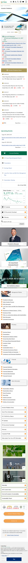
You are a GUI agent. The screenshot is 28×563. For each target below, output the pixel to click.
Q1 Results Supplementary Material (13, 55)
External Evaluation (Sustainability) (10, 494)
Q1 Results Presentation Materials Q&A (14, 51)
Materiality (4, 485)
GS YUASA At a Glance (13, 285)
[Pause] (19, 32)
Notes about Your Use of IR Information (11, 438)
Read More (17, 123)
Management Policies (17, 292)
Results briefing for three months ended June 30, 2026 (13, 145)
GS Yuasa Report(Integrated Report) (13, 158)
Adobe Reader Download (13, 535)
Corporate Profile (6, 433)
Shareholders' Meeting (9, 180)
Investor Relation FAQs (14, 513)
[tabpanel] (14, 27)
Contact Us (14, 520)
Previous (2, 27)
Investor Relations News (8, 407)
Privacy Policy (4, 555)
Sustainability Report (7, 498)
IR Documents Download (10, 212)
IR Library (14, 324)
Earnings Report (8, 168)
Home (2, 5)
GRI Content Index (6, 489)
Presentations (7, 163)
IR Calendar (7, 207)
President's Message (13, 244)
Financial (14, 359)
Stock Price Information (7, 412)
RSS (5, 123)
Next (25, 27)
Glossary (6, 217)
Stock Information (16, 381)
